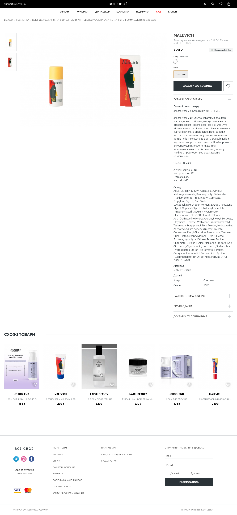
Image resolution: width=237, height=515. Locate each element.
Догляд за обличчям (44, 20)
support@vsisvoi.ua (15, 4)
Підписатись (189, 482)
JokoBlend (21, 394)
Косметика (122, 12)
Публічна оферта (62, 486)
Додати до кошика (197, 86)
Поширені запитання (64, 467)
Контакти (58, 474)
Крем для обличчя (70, 20)
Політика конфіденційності (67, 480)
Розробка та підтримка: (197, 510)
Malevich (183, 35)
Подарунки (142, 12)
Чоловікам (82, 12)
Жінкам (64, 12)
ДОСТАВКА (58, 454)
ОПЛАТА (56, 461)
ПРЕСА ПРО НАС (109, 461)
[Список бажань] (221, 4)
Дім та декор (102, 12)
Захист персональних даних (68, 493)
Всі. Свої (8, 20)
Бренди (172, 12)
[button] (235, 366)
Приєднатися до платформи (116, 454)
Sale (158, 12)
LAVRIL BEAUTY (99, 394)
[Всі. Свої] (118, 4)
